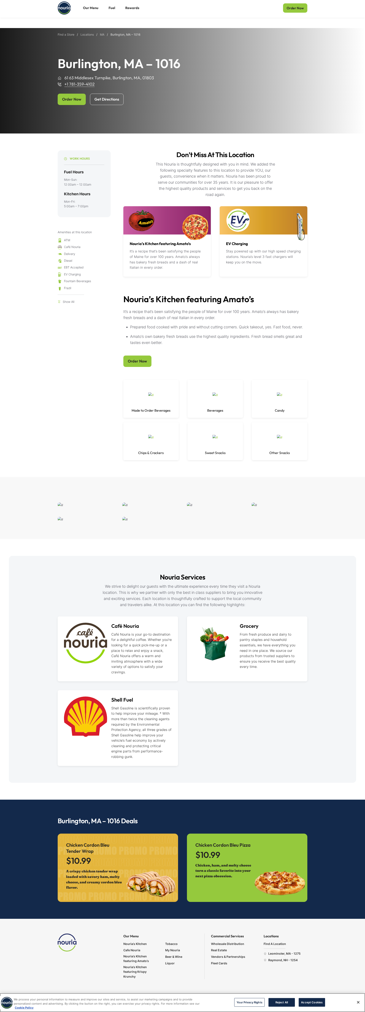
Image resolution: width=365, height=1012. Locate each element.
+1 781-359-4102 (79, 84)
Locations (87, 34)
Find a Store (66, 34)
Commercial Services (227, 936)
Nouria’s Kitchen (135, 944)
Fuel (112, 8)
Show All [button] (68, 301)
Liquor (170, 963)
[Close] (358, 1002)
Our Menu (90, 8)
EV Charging (237, 243)
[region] (182, 1002)
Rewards (132, 8)
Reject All (281, 1002)
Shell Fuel (122, 700)
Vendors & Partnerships (228, 956)
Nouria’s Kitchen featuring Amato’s (160, 243)
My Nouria (172, 950)
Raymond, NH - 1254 (283, 960)
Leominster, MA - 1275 (284, 953)
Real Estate (219, 950)
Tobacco (171, 944)
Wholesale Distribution (227, 944)
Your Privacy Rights (249, 1002)
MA (102, 34)
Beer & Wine (173, 956)
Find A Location (275, 944)
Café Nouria (125, 626)
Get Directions (106, 99)
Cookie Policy (24, 1007)
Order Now (295, 8)
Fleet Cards (219, 963)
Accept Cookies (312, 1002)
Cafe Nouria (131, 950)
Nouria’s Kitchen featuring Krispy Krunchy (135, 971)
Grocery (249, 626)
